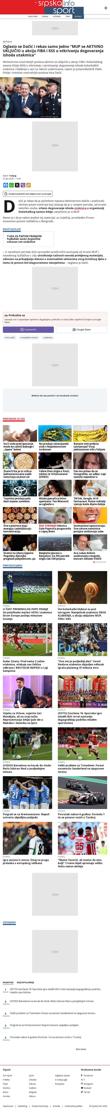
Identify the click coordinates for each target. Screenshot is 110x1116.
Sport (31, 1075)
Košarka (57, 16)
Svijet (5, 1083)
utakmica (80, 208)
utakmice (48, 337)
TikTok (87, 1092)
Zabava (32, 1083)
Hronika (6, 1096)
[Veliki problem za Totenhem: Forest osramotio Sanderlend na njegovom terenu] (82, 743)
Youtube (87, 1088)
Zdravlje (32, 1079)
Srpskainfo (30, 329)
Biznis (5, 1092)
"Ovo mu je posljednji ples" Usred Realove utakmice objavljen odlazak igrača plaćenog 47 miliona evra (81, 664)
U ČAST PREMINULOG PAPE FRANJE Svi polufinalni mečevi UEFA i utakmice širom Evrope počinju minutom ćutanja (27, 613)
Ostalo (78, 16)
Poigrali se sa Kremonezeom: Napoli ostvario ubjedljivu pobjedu (26, 816)
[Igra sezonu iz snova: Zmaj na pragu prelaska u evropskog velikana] (27, 838)
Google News (83, 329)
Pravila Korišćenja (40, 1106)
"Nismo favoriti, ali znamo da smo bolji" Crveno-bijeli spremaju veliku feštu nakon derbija (80, 863)
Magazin (33, 1092)
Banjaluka (59, 1083)
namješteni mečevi (30, 337)
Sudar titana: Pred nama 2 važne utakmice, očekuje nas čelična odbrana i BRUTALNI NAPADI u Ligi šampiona (25, 666)
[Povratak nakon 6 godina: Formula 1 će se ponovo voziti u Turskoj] (82, 792)
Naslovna (33, 16)
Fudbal (45, 16)
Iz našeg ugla (61, 1079)
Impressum (8, 1106)
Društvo (6, 1088)
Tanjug (12, 175)
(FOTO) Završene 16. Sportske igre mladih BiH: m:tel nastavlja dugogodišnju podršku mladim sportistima (80, 718)
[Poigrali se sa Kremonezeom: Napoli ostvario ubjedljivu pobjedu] (27, 792)
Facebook (88, 1075)
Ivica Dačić (10, 337)
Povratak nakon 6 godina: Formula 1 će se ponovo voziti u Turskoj (81, 816)
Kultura (32, 1096)
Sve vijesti (7, 1075)
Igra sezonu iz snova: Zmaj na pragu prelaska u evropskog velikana (26, 861)
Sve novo (81, 1049)
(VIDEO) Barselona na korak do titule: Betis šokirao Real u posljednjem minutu (27, 768)
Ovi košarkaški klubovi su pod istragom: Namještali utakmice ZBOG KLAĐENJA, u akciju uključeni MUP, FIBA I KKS (82, 613)
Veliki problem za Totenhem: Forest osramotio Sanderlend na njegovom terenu (81, 768)
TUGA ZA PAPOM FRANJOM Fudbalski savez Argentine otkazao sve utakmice (24, 239)
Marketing (22, 1106)
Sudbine (32, 1088)
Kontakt (56, 1106)
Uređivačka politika (73, 1106)
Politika (6, 1079)
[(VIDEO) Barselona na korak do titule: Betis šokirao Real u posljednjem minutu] (27, 743)
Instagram (88, 1083)
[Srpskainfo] (45, 7)
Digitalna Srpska (62, 1075)
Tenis (67, 16)
